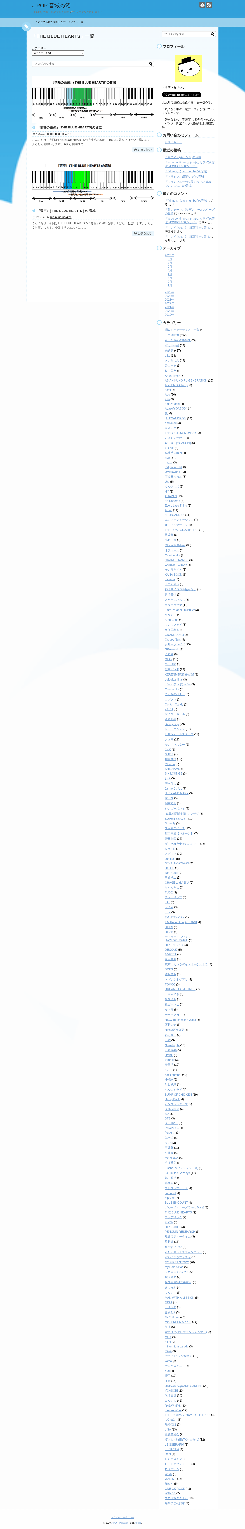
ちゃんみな (172, 887)
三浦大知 (170, 1307)
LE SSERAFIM (174, 1444)
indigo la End (173, 467)
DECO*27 (171, 949)
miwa (168, 1351)
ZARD (169, 709)
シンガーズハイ (175, 808)
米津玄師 (170, 1395)
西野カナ (170, 1024)
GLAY (168, 659)
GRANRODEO (174, 634)
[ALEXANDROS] (175, 418)
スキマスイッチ (175, 828)
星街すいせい (173, 1246)
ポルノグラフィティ (178, 1257)
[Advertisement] (93, 268)
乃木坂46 (171, 1050)
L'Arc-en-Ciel (173, 1410)
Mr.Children (172, 1317)
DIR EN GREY (174, 945)
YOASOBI (171, 1390)
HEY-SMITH (173, 1227)
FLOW (169, 1222)
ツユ (168, 912)
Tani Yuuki (171, 872)
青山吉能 (170, 365)
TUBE (169, 892)
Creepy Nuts (173, 639)
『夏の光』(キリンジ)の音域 (183, 157)
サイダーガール (175, 714)
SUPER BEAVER (176, 818)
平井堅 (169, 1147)
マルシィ (170, 1292)
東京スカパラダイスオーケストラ (186, 964)
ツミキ (169, 907)
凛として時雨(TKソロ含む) (182, 1439)
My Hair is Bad (174, 1267)
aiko (167, 355)
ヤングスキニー (175, 1365)
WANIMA (170, 1478)
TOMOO (170, 984)
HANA (169, 1079)
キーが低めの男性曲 (178, 340)
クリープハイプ (175, 644)
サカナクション (175, 729)
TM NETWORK (175, 917)
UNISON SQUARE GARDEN (183, 1385)
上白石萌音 (172, 584)
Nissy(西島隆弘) (175, 1029)
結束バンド (172, 669)
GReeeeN (171, 649)
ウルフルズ (172, 486)
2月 (170, 281)
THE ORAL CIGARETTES (182, 529)
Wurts (168, 1474)
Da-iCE (169, 868)
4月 (170, 274)
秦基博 (169, 1064)
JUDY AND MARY (177, 793)
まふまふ (170, 1287)
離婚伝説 (170, 1424)
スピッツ (170, 853)
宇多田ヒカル (173, 476)
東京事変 (170, 959)
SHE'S (169, 754)
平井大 (169, 1152)
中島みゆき (172, 994)
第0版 (138, 1522)
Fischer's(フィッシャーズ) (181, 1168)
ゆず (168, 1380)
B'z (167, 1113)
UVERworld (172, 471)
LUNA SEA (172, 1449)
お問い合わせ (173, 142)
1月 (170, 285)
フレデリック (173, 1217)
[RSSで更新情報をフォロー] (209, 5)
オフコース (172, 550)
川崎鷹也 (170, 594)
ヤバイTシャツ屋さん (178, 1356)
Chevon (170, 764)
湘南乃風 (170, 803)
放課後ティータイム (178, 1236)
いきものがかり (175, 437)
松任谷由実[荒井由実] (178, 1282)
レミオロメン (173, 1458)
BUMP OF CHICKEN (178, 1094)
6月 (170, 266)
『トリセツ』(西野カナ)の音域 (184, 176)
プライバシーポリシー (122, 1517)
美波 (168, 1326)
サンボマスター (175, 744)
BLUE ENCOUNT (176, 1202)
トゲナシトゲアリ (176, 979)
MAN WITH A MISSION (179, 1297)
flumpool (170, 1193)
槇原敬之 (170, 1277)
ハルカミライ (173, 1089)
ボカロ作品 (172, 345)
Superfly (170, 823)
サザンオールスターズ (179, 734)
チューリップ (173, 897)
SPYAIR (170, 848)
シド (168, 778)
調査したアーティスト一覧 (182, 329)
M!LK (168, 1337)
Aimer (168, 510)
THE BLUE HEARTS (61, 134)
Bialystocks (172, 1109)
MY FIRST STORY (177, 1262)
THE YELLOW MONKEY (181, 432)
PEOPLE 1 (172, 1127)
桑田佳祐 (170, 664)
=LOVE (169, 448)
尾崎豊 (169, 534)
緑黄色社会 (172, 1434)
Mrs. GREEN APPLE (178, 1322)
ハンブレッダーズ (176, 1104)
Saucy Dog (172, 724)
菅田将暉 (170, 838)
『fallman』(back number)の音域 (186, 171)
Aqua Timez (172, 375)
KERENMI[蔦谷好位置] (179, 674)
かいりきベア (173, 569)
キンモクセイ (173, 624)
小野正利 (170, 540)
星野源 (169, 1241)
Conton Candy (174, 704)
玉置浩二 (170, 877)
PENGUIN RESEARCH (180, 1231)
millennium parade (177, 1346)
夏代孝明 (170, 999)
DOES (169, 969)
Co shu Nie (172, 689)
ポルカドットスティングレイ (183, 1252)
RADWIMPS (173, 1405)
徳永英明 (170, 974)
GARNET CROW (176, 564)
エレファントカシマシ (179, 519)
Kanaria (170, 579)
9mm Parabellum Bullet (180, 609)
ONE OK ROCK (175, 1488)
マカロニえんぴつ (176, 1271)
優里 (168, 1375)
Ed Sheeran (172, 500)
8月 (170, 259)
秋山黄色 (170, 370)
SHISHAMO (172, 768)
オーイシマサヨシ (176, 524)
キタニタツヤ (173, 604)
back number (173, 1074)
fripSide (170, 1197)
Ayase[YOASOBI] (176, 408)
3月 (170, 277)
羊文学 (169, 1137)
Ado (167, 394)
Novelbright (172, 1045)
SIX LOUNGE (173, 773)
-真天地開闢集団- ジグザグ (182, 813)
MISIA (168, 1302)
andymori (171, 423)
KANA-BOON (173, 574)
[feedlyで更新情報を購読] (202, 5)
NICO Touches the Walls (180, 1019)
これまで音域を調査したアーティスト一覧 (61, 22)
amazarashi (172, 403)
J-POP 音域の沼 (51, 5)
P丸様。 (170, 1132)
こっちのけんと (175, 694)
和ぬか (169, 1483)
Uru (167, 481)
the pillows (171, 1157)
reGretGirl (171, 1419)
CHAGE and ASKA (177, 882)
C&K (168, 749)
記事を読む (145, 149)
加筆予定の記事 (175, 1503)
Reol (168, 1453)
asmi (168, 389)
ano (167, 399)
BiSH (168, 1142)
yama (168, 1361)
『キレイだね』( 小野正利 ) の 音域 (187, 227)
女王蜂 (169, 798)
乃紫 (168, 1040)
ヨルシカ (170, 1400)
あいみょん (172, 360)
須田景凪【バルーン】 (179, 833)
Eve (167, 457)
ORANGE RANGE (177, 560)
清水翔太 (170, 783)
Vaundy (170, 1059)
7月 (170, 262)
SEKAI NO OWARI (177, 863)
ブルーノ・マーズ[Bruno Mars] (184, 1207)
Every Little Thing (176, 505)
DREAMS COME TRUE (180, 989)
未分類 (169, 350)
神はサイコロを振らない (180, 589)
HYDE (169, 1055)
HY (167, 491)
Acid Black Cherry (176, 385)
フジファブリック (176, 1188)
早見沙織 (170, 1084)
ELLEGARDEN (175, 514)
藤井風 (169, 1183)
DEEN (169, 927)
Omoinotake (172, 555)
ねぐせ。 (170, 1035)
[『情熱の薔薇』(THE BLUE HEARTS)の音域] (93, 122)
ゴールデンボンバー (178, 684)
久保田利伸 (172, 629)
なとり (169, 1009)
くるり (169, 654)
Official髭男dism (175, 545)
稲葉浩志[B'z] (173, 452)
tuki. (167, 902)
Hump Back (172, 1099)
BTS (168, 1118)
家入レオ (170, 427)
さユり (169, 739)
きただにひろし (175, 599)
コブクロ (170, 699)
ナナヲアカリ (173, 1014)
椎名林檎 (170, 759)
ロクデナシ (172, 1469)
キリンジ (170, 614)
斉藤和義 (170, 719)
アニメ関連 (172, 335)
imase (169, 462)
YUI (167, 1370)
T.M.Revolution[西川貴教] (181, 922)
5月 (170, 270)
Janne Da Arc (173, 788)
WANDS (170, 1493)
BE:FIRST (171, 1123)
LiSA (168, 1429)
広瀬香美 (170, 1162)
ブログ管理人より (176, 1498)
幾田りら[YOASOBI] (178, 442)
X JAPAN (171, 496)
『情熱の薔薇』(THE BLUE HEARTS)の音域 (69, 127)
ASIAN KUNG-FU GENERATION (186, 380)
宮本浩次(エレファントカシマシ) (186, 1332)
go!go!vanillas (174, 679)
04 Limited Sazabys (177, 1173)
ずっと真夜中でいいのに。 (182, 843)
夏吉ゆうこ (172, 1004)
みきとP (170, 1312)
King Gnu (171, 619)
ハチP (169, 1069)
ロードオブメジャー (178, 1464)
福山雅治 (170, 1177)
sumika (169, 858)
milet (168, 1341)
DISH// (169, 931)
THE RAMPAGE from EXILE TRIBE (187, 1415)
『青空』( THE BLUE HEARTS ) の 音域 (66, 211)
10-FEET (170, 954)
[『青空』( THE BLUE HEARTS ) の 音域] (93, 205)
